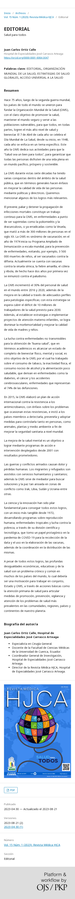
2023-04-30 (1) (13, 827)
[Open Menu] (4, 4)
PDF (12, 790)
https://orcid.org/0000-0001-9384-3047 (26, 57)
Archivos (20, 13)
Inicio (7, 13)
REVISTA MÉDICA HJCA (24, 4)
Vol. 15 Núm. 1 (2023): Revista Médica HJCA (29, 17)
